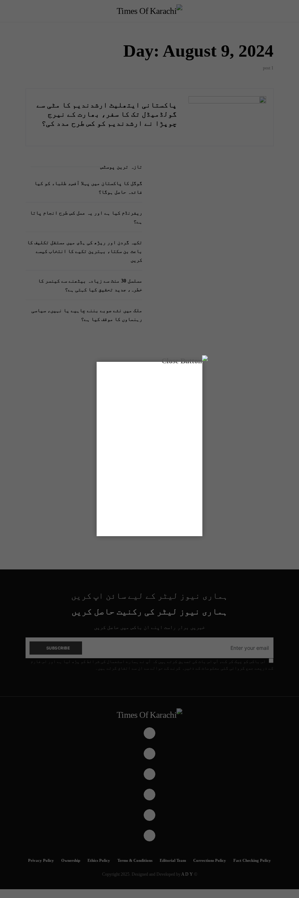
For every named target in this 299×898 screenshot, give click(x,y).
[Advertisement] (149, 447)
